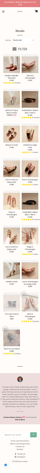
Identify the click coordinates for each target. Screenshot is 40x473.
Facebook (21, 454)
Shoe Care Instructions (20, 441)
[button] (8, 83)
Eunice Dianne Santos (13, 417)
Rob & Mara (20, 420)
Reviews (20, 449)
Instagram (21, 457)
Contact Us (20, 446)
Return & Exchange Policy (20, 444)
